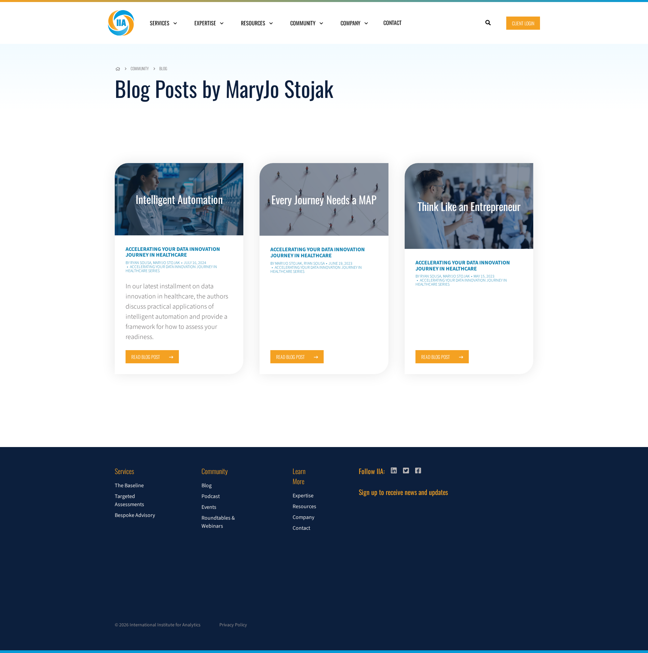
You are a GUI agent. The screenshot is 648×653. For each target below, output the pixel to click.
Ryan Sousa (140, 263)
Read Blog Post (146, 356)
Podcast (210, 496)
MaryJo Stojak (166, 263)
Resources (254, 23)
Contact (392, 23)
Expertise (205, 23)
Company (351, 23)
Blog (163, 68)
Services (160, 23)
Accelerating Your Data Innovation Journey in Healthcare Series (171, 269)
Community (303, 23)
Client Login (523, 23)
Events (208, 507)
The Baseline (129, 485)
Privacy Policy (233, 625)
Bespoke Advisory (135, 515)
